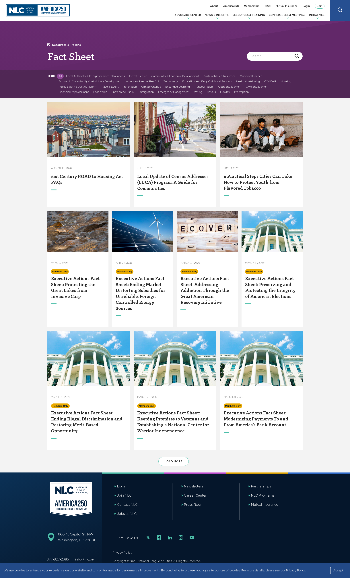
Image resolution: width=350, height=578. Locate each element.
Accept (338, 570)
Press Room (193, 504)
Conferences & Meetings (287, 15)
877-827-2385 (58, 559)
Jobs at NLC (127, 514)
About (214, 6)
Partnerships (261, 486)
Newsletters (193, 486)
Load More (173, 461)
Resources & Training (248, 15)
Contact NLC (127, 504)
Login (306, 6)
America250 (231, 6)
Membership (251, 6)
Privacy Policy (295, 570)
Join (319, 6)
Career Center (195, 495)
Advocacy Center (187, 15)
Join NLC (124, 495)
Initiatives (316, 15)
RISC (268, 6)
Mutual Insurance (287, 6)
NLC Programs (262, 495)
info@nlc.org (85, 559)
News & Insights (217, 15)
